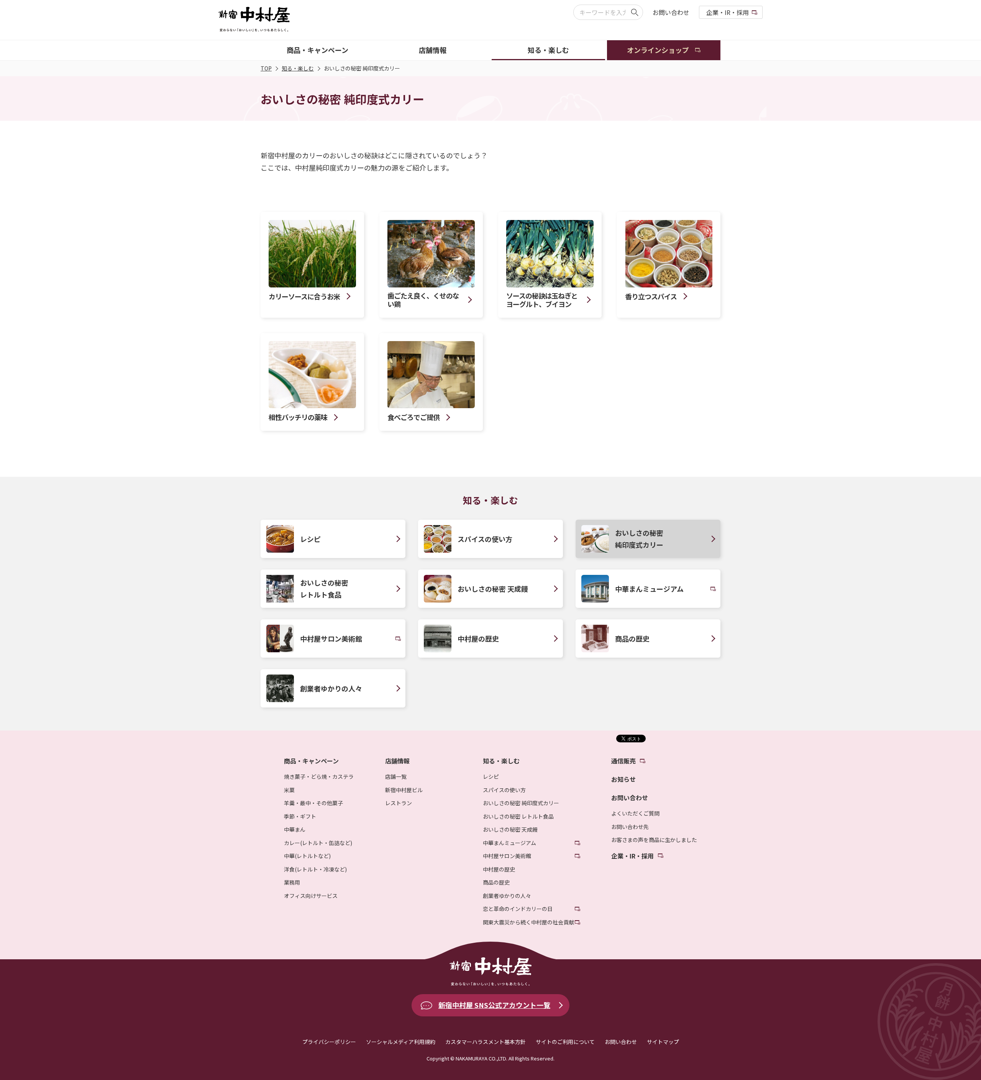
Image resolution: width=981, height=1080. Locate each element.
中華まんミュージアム (509, 843)
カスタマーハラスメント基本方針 (485, 1042)
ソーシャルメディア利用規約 (400, 1042)
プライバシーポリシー (329, 1042)
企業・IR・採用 (727, 12)
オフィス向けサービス (311, 895)
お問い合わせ (671, 12)
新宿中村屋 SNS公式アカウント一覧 (494, 1005)
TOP (266, 68)
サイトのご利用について (565, 1042)
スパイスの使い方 (504, 790)
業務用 (292, 882)
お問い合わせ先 (630, 827)
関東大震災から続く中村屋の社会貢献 (528, 922)
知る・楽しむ (298, 68)
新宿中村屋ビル (404, 790)
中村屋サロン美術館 (507, 856)
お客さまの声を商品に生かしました (654, 840)
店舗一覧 (396, 776)
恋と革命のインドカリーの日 (518, 909)
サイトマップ (663, 1042)
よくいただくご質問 (635, 813)
